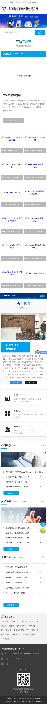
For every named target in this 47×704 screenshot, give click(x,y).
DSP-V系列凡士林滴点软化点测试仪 (35, 204)
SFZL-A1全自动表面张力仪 (35, 231)
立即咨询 (31, 382)
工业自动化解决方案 (21, 630)
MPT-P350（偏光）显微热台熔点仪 (12, 231)
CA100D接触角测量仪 (35, 285)
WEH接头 (32, 626)
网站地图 (39, 701)
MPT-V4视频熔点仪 (12, 204)
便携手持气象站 (29, 634)
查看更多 (13, 121)
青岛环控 (34, 630)
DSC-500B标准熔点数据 (15, 593)
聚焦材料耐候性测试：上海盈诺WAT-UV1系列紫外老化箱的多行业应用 (18, 487)
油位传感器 (16, 634)
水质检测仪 (5, 621)
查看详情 (16, 382)
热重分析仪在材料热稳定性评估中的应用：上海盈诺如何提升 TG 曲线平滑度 (18, 472)
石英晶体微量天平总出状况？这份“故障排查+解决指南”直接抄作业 (18, 477)
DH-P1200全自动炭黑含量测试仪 (12, 151)
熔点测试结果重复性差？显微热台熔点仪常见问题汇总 (18, 533)
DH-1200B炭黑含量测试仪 (35, 151)
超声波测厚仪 (21, 626)
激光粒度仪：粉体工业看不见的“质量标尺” (18, 528)
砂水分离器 (5, 634)
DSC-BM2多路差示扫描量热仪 (35, 258)
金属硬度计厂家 (32, 621)
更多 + (43, 445)
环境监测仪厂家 (18, 621)
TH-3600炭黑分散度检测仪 (12, 258)
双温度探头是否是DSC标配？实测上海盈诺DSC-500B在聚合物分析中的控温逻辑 (18, 482)
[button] (22, 25)
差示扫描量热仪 (12, 95)
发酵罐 (11, 626)
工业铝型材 (5, 639)
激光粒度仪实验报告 (14, 583)
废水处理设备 (6, 630)
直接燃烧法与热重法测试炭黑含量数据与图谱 (18, 588)
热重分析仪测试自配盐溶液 (16, 567)
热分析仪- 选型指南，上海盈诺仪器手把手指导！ (18, 577)
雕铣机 (3, 626)
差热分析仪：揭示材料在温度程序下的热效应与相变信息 (18, 542)
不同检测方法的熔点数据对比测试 (18, 572)
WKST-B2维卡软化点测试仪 (12, 285)
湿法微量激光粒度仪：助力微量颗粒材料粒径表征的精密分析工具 (18, 538)
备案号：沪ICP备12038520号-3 (23, 701)
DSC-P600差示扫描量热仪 (12, 178)
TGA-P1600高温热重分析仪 (35, 178)
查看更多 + (11, 493)
